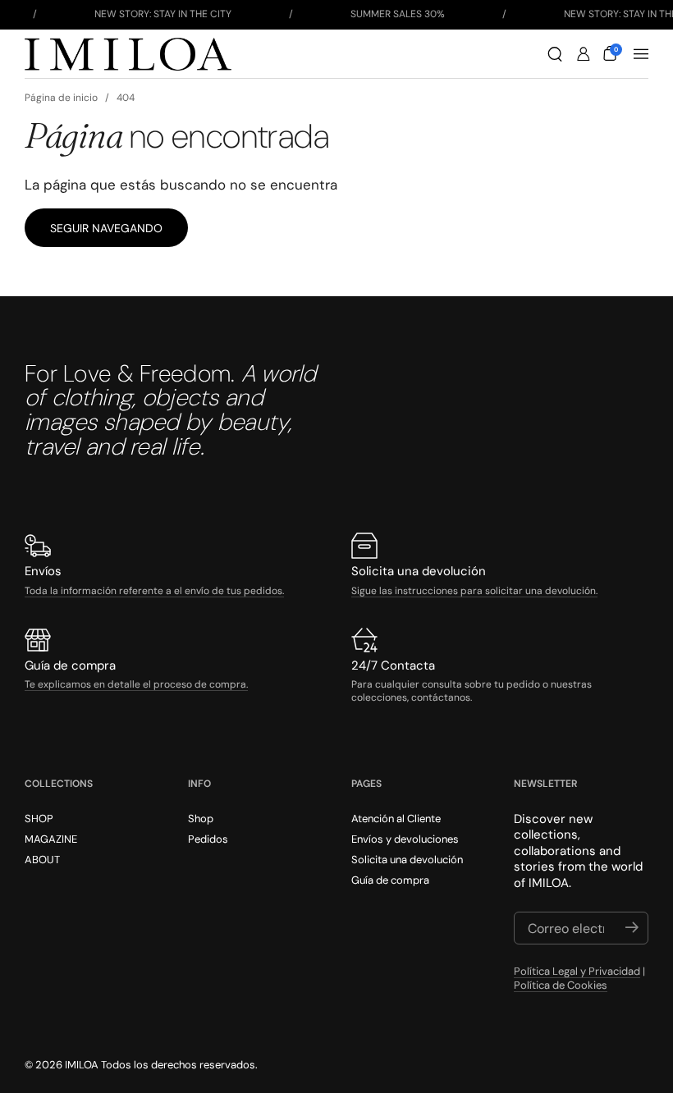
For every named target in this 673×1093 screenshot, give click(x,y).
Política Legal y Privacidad (577, 971)
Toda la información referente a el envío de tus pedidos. (154, 590)
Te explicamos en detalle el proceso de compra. (136, 684)
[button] (554, 54)
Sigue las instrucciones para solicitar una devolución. (474, 590)
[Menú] (641, 54)
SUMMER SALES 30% (397, 14)
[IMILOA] (128, 54)
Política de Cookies (560, 985)
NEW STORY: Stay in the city (162, 14)
